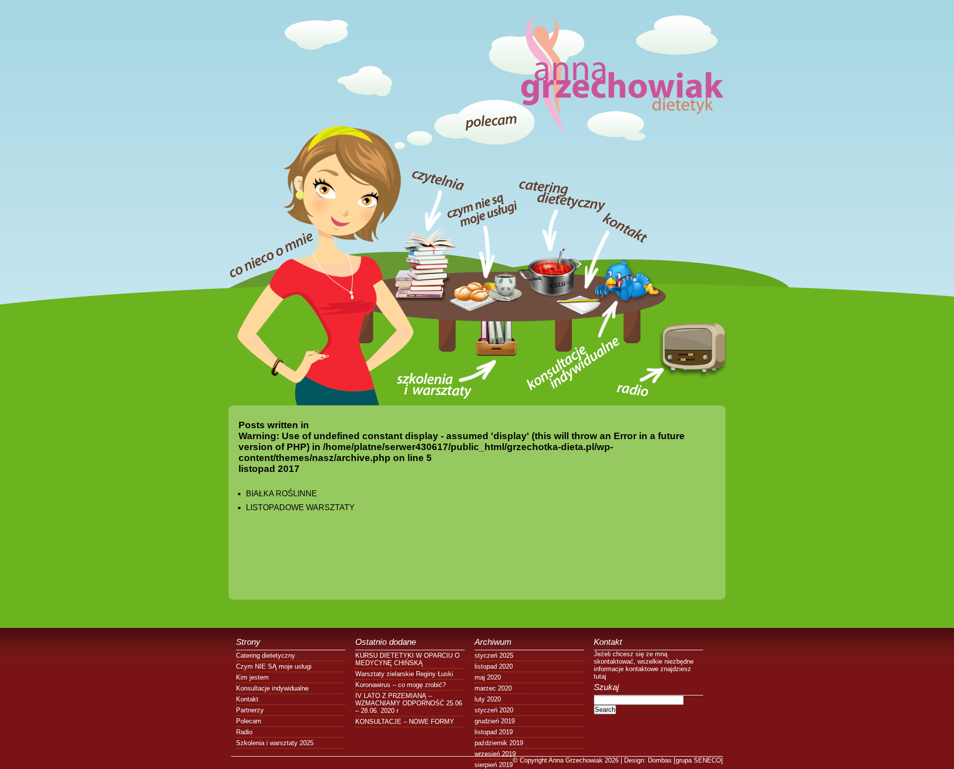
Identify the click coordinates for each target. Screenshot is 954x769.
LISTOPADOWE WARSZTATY (300, 507)
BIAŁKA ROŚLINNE (281, 493)
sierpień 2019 (494, 765)
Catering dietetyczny (265, 655)
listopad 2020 (494, 666)
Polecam (248, 721)
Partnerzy (250, 710)
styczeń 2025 (494, 655)
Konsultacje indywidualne (272, 688)
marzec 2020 (493, 688)
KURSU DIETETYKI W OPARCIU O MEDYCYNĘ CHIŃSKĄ (407, 659)
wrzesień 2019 (495, 754)
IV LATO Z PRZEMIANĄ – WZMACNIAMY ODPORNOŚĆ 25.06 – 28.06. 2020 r (408, 703)
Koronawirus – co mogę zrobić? (400, 685)
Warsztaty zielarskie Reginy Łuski (404, 674)
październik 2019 (499, 743)
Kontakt (247, 699)
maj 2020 (488, 677)
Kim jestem (252, 677)
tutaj (600, 676)
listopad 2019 (494, 732)
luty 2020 (488, 699)
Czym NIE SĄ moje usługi (274, 666)
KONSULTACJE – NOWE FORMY (404, 721)
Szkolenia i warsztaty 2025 (275, 743)
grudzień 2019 (495, 721)
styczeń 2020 (494, 710)
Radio (244, 732)
